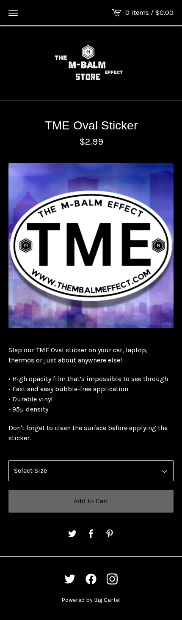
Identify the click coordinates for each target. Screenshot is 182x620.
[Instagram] (112, 578)
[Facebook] (91, 578)
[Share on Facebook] (91, 534)
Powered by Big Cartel (91, 600)
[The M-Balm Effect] (91, 63)
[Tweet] (72, 534)
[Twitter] (69, 578)
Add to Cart (91, 501)
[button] (13, 13)
